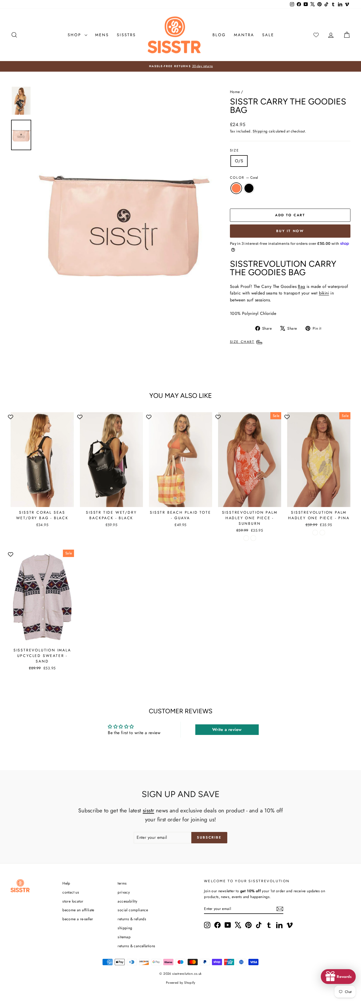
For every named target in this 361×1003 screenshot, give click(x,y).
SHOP (75, 35)
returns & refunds (132, 919)
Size (234, 150)
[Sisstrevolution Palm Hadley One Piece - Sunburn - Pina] (253, 538)
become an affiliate (78, 910)
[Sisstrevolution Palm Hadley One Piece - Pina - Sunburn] (315, 532)
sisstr (148, 811)
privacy (124, 892)
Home (235, 91)
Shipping (260, 131)
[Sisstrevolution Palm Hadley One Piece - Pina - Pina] (322, 532)
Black (249, 188)
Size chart (242, 341)
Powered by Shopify (180, 982)
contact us (70, 892)
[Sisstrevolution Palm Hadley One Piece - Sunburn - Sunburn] (246, 538)
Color (244, 177)
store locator (72, 901)
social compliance (133, 910)
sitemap (124, 937)
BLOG (219, 35)
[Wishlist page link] (316, 35)
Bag (301, 286)
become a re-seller (77, 919)
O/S (239, 161)
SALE (268, 35)
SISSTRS (126, 35)
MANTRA (244, 35)
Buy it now (290, 230)
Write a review (227, 729)
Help (66, 883)
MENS (102, 35)
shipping (125, 928)
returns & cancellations (136, 946)
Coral (236, 188)
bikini (324, 293)
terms (122, 883)
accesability (127, 901)
